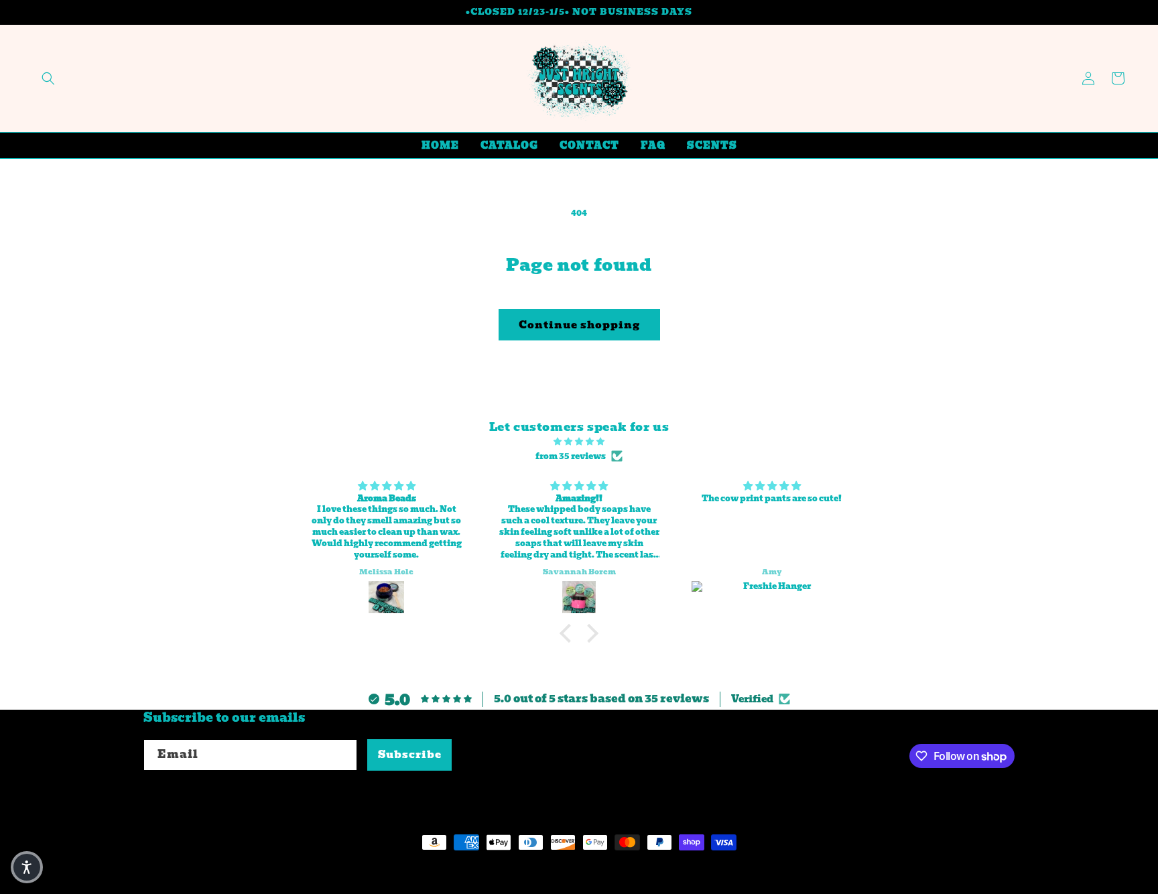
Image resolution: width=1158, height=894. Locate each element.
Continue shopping (579, 325)
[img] (579, 441)
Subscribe (410, 755)
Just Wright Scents (227, 867)
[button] (48, 78)
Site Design (318, 867)
